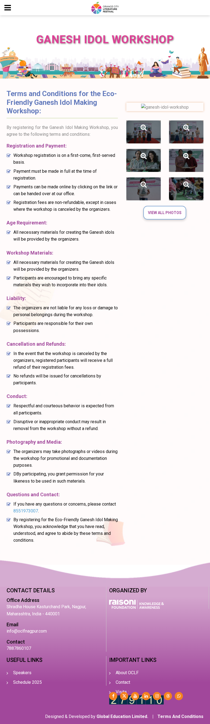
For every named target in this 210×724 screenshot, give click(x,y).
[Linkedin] (146, 696)
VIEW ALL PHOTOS (165, 212)
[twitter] (124, 696)
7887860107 (19, 648)
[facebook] (113, 696)
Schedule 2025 (27, 682)
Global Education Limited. (122, 716)
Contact (123, 682)
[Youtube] (135, 696)
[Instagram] (157, 696)
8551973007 (25, 511)
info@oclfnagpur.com (27, 631)
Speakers (22, 672)
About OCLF (127, 672)
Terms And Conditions (180, 716)
